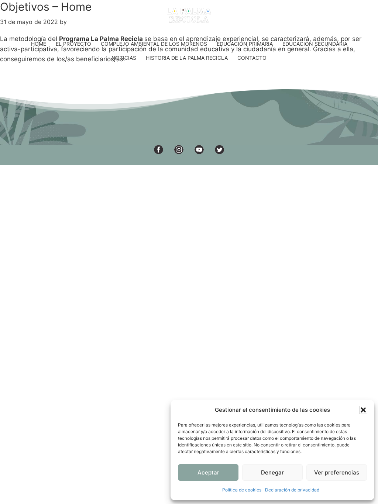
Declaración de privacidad (292, 490)
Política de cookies (241, 490)
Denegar (272, 472)
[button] (363, 410)
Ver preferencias (336, 472)
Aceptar (208, 472)
